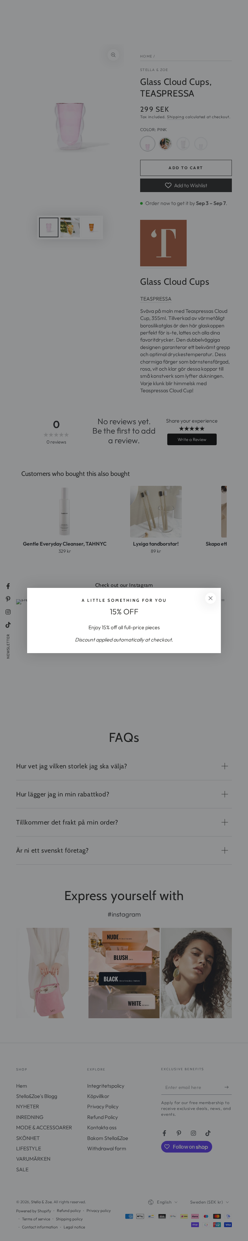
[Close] (210, 598)
